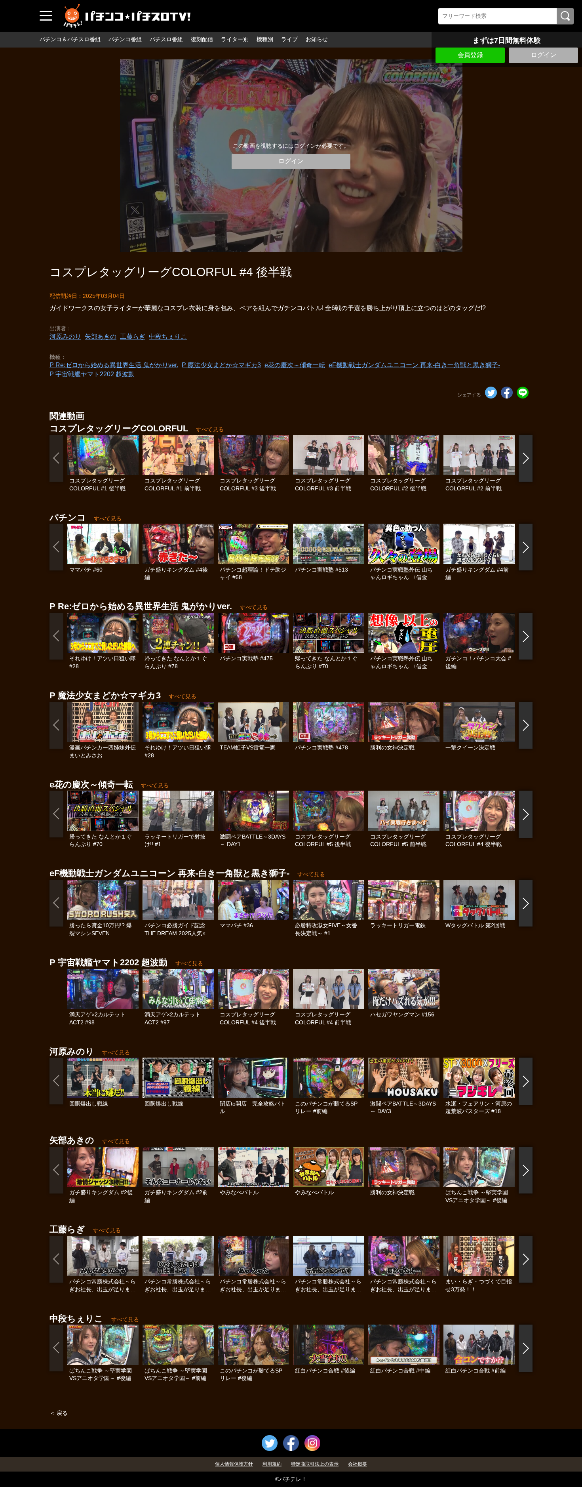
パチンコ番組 (125, 39)
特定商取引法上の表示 (315, 1464)
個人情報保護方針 (234, 1464)
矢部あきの (100, 336)
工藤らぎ (132, 336)
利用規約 (271, 1464)
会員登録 (470, 54)
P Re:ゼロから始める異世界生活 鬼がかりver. (113, 365)
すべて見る (210, 429)
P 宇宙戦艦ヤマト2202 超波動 (92, 374)
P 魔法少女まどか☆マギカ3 (221, 365)
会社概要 (357, 1464)
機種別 (265, 39)
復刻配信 (202, 39)
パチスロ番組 (166, 39)
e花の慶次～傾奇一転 (294, 365)
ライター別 (235, 39)
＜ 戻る (58, 1413)
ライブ (289, 39)
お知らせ (317, 39)
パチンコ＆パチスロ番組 (70, 39)
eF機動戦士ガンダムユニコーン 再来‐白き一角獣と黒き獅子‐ (414, 365)
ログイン (543, 54)
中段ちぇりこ (168, 336)
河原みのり (65, 336)
